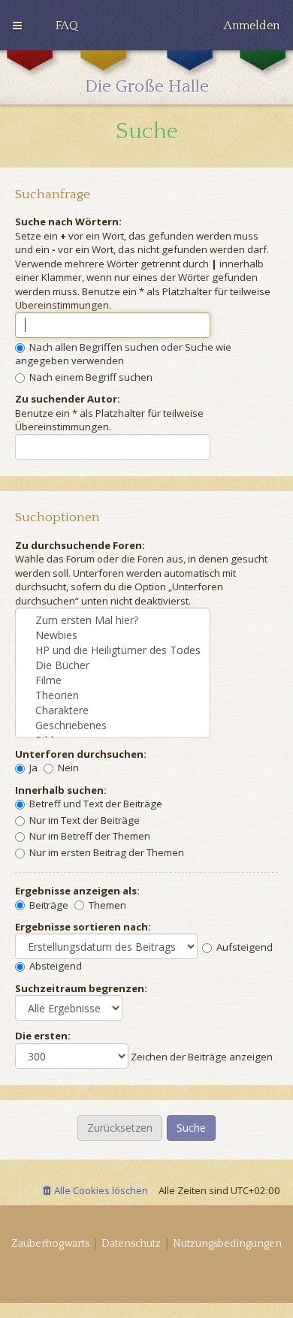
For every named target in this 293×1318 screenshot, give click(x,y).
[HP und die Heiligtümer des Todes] (113, 650)
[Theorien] (113, 695)
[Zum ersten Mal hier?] (113, 620)
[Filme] (113, 680)
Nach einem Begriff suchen (90, 377)
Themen (106, 905)
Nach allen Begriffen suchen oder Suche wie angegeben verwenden (123, 353)
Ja (32, 767)
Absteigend (54, 966)
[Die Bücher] (113, 665)
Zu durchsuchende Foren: (80, 545)
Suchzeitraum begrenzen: (81, 988)
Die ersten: (43, 1035)
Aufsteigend (243, 947)
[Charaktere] (113, 710)
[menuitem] (67, 25)
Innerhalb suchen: (61, 790)
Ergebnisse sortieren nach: (83, 926)
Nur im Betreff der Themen (88, 836)
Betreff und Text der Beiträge (94, 803)
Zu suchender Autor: (67, 399)
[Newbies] (113, 635)
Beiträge (47, 905)
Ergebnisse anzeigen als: (77, 890)
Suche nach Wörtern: (68, 221)
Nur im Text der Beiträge (83, 820)
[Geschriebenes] (113, 725)
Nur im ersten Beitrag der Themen (105, 852)
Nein (67, 767)
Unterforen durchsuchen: (80, 754)
